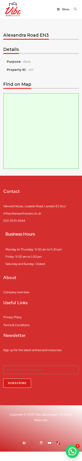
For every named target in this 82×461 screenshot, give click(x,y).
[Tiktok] (58, 443)
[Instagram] (32, 443)
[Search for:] (74, 9)
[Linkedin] (41, 443)
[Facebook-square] (24, 443)
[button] (72, 451)
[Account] (61, 456)
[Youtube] (49, 443)
